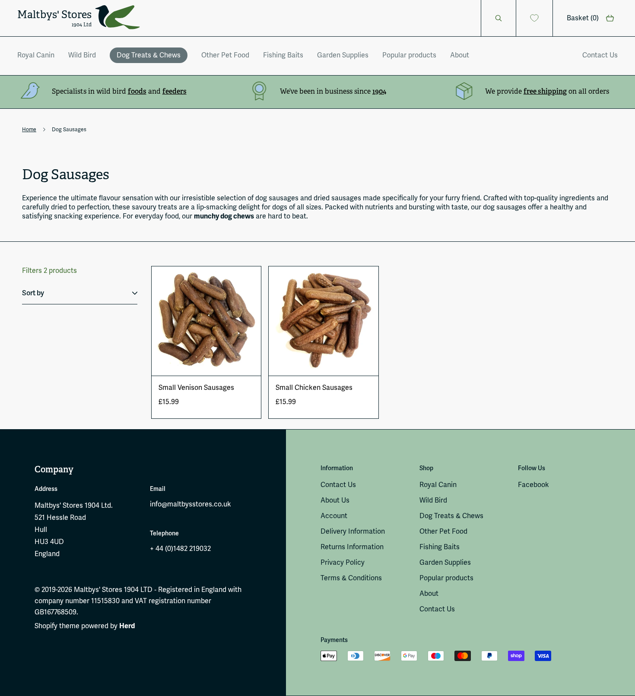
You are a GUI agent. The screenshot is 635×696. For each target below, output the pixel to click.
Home (29, 129)
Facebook (533, 484)
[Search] (498, 18)
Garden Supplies (342, 55)
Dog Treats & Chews (149, 55)
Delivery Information (353, 531)
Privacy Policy (343, 562)
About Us (335, 500)
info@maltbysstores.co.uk (190, 504)
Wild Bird (82, 55)
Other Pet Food (225, 55)
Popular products (409, 55)
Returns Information (352, 546)
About (459, 55)
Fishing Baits (283, 55)
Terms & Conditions (351, 577)
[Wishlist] (534, 18)
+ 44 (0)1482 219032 (180, 548)
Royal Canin (35, 55)
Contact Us (600, 55)
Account (334, 515)
